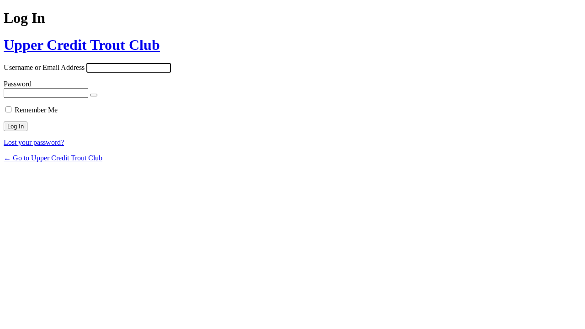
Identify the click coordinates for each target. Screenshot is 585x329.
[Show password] (93, 95)
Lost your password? (34, 142)
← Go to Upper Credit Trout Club (53, 158)
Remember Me (36, 110)
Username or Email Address (44, 67)
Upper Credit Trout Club (82, 45)
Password (18, 84)
